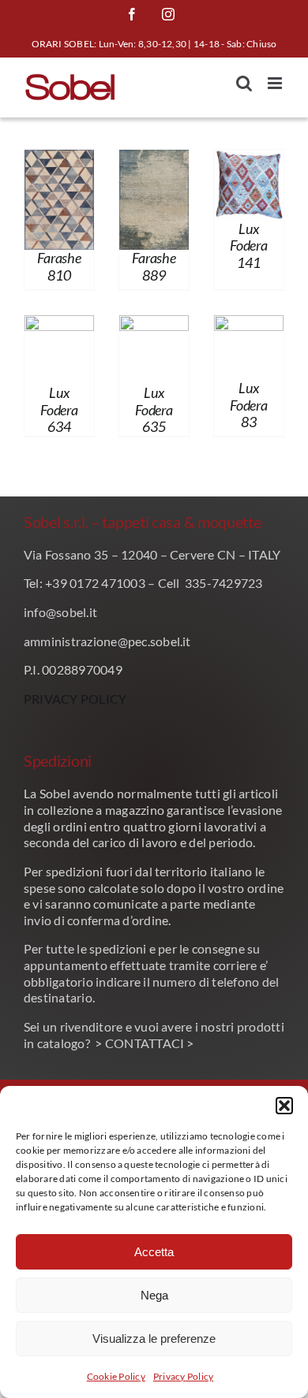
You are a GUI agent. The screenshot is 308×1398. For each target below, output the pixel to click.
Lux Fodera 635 (153, 409)
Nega (154, 1295)
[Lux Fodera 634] (59, 325)
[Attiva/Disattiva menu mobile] (276, 83)
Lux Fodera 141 (248, 245)
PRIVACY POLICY (75, 698)
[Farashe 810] (59, 160)
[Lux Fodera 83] (249, 325)
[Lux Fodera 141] (249, 160)
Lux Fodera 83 (248, 404)
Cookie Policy (116, 1376)
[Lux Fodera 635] (154, 325)
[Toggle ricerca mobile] (244, 83)
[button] (284, 1106)
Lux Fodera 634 (58, 409)
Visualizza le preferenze (154, 1338)
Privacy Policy (183, 1376)
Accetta (154, 1252)
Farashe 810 (59, 266)
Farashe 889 (153, 266)
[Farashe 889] (154, 160)
